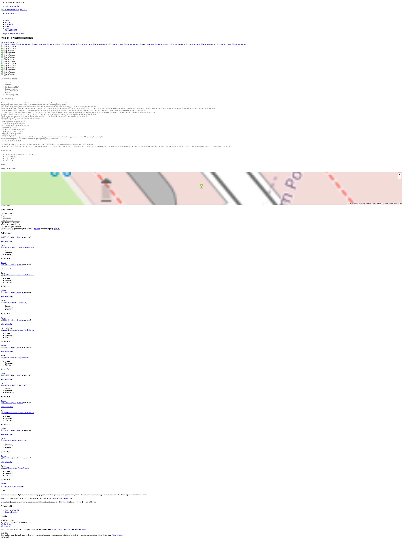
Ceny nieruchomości (12, 6)
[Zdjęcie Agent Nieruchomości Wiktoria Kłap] (14, 440)
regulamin (37, 229)
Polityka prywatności (65, 529)
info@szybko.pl (6, 524)
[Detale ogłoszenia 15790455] (12, 292)
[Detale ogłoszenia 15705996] (12, 458)
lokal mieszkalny (7, 241)
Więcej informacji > (118, 535)
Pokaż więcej (226, 146)
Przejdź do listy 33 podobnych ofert (12, 486)
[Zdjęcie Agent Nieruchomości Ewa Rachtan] (13, 302)
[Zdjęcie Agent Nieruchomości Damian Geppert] (15, 468)
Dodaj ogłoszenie (11, 512)
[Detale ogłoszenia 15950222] (12, 347)
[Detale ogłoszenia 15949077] (12, 403)
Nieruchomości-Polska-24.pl (62, 498)
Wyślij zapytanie (7, 229)
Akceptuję (5, 537)
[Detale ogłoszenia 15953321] (12, 265)
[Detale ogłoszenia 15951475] (12, 320)
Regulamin (52, 529)
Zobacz (3, 263)
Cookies (76, 529)
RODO (57, 229)
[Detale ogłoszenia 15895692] (12, 375)
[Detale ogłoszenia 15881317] (12, 237)
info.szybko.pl (5, 526)
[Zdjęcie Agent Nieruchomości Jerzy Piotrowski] (15, 357)
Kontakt (83, 529)
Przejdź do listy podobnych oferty (13, 34)
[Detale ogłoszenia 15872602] (12, 430)
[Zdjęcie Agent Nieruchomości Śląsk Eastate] (13, 385)
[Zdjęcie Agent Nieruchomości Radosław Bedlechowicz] (17, 247)
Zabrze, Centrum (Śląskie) (9, 42)
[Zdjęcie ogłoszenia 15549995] (8, 44)
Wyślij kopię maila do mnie (12, 227)
